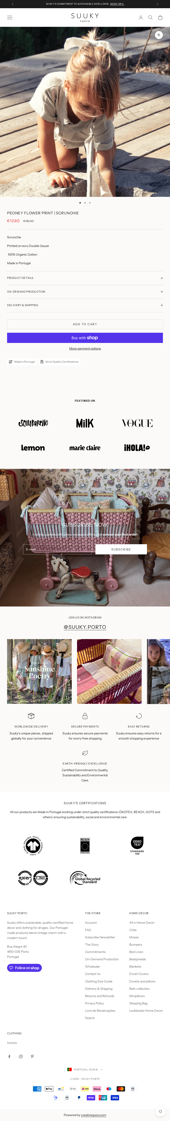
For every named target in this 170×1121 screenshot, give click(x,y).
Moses (134, 937)
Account (91, 923)
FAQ (88, 930)
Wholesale (92, 966)
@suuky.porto (85, 627)
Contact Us (92, 974)
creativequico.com (93, 1115)
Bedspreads (137, 959)
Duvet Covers (139, 974)
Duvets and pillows (142, 981)
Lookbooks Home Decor (146, 1011)
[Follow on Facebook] (9, 1056)
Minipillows (137, 996)
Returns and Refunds (99, 996)
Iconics (12, 1043)
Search (90, 1018)
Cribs (133, 930)
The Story (92, 945)
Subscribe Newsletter (100, 937)
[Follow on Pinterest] (32, 1056)
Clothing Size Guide (98, 981)
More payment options (85, 348)
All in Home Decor (142, 923)
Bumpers (135, 945)
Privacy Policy (94, 1003)
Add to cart (85, 324)
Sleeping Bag (138, 1003)
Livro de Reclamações (100, 1011)
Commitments (95, 952)
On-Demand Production (102, 959)
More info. (117, 3)
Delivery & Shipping (98, 989)
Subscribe (121, 549)
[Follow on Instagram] (21, 1056)
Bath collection (139, 989)
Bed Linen (136, 952)
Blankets (135, 966)
